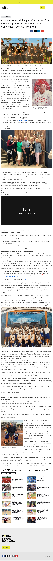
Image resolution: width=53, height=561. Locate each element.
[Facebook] (3, 556)
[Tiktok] (13, 556)
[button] (31, 31)
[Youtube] (16, 556)
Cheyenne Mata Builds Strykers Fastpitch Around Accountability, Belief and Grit (43, 486)
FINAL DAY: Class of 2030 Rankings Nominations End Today (18, 494)
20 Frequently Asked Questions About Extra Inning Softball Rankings (17, 478)
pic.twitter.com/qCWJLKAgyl (11, 276)
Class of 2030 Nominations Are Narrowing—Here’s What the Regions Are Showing (43, 510)
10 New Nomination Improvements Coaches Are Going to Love (43, 502)
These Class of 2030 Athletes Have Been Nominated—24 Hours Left (43, 494)
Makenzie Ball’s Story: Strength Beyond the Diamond (42, 518)
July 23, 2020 (27, 279)
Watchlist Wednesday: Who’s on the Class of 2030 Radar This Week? (18, 518)
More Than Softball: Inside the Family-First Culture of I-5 (43, 478)
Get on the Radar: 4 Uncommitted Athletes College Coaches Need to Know (17, 486)
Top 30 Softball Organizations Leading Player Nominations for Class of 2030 (17, 502)
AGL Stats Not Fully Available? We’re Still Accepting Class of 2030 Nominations (17, 510)
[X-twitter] (6, 556)
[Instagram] (10, 556)
